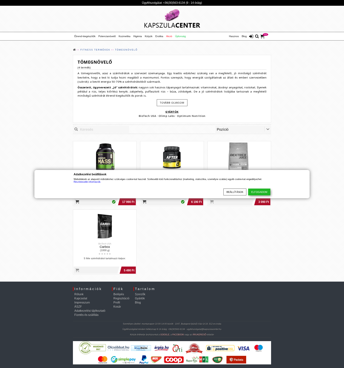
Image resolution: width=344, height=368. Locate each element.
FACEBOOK (178, 334)
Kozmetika (124, 36)
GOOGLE (164, 334)
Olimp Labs (167, 116)
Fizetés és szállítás (86, 314)
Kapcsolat (80, 298)
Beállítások (234, 192)
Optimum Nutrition (191, 116)
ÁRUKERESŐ (199, 334)
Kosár (117, 306)
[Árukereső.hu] (92, 353)
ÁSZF (78, 306)
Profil (116, 302)
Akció (169, 36)
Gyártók (140, 298)
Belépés (118, 294)
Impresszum (82, 302)
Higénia (137, 36)
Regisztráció (121, 298)
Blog (244, 36)
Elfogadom (259, 192)
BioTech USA (147, 116)
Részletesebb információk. (87, 182)
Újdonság (180, 36)
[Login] (251, 37)
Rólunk (78, 294)
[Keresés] (257, 36)
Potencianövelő (107, 36)
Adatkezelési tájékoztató (89, 310)
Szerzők (140, 294)
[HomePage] (172, 19)
